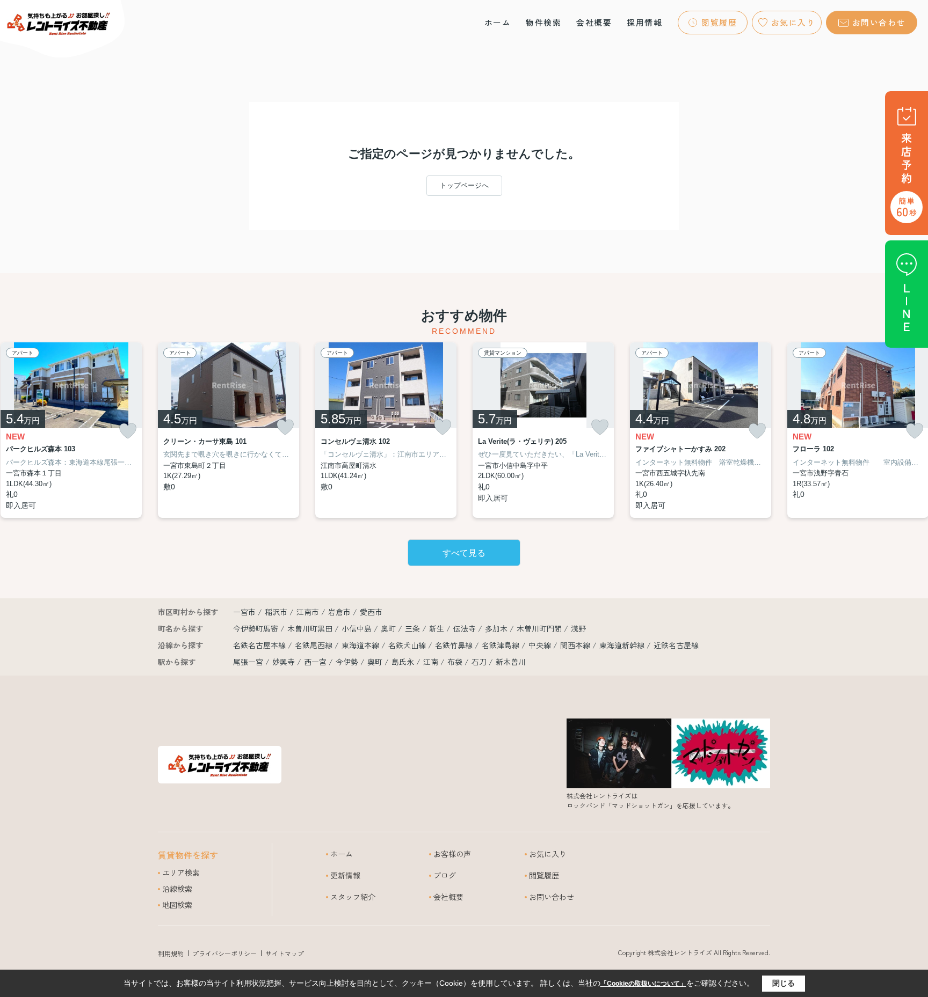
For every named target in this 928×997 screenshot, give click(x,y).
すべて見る (464, 553)
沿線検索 (177, 888)
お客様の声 (452, 853)
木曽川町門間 (540, 628)
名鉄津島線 (501, 645)
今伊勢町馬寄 (256, 628)
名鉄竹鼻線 (455, 645)
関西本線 (576, 645)
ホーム (497, 22)
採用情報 (644, 22)
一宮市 (244, 611)
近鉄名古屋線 (676, 645)
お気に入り (793, 22)
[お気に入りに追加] (127, 431)
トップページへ (464, 185)
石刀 (479, 661)
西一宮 (315, 661)
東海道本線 (361, 645)
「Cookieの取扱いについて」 (643, 983)
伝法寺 (465, 628)
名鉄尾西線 (315, 645)
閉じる (783, 983)
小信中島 (358, 628)
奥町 (389, 628)
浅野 (578, 628)
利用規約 (171, 953)
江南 (430, 661)
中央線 (540, 645)
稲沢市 (276, 611)
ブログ (444, 875)
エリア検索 (181, 872)
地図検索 (177, 904)
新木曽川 (511, 661)
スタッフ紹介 (352, 896)
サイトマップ (284, 953)
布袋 (454, 661)
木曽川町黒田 (311, 628)
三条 (413, 628)
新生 (437, 628)
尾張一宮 (248, 661)
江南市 (307, 611)
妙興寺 (283, 661)
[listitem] (228, 430)
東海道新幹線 (623, 645)
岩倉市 (339, 611)
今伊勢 (347, 661)
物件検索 (543, 22)
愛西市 (371, 611)
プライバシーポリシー (224, 953)
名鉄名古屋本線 (260, 645)
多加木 (497, 628)
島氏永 (403, 661)
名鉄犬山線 (408, 645)
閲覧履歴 (719, 22)
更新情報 (345, 875)
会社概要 (594, 22)
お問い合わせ (878, 22)
